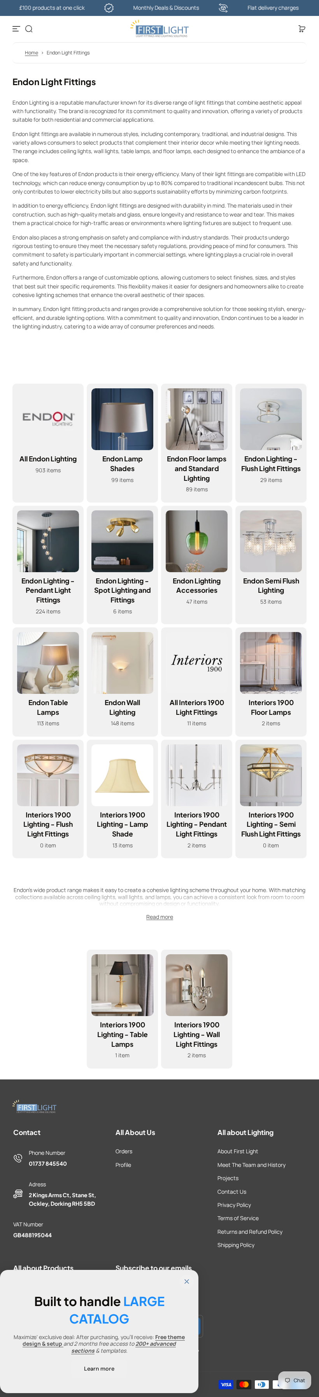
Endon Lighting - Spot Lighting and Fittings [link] (122, 590)
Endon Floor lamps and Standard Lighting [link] (196, 468)
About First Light (237, 1151)
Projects (227, 1178)
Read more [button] (159, 916)
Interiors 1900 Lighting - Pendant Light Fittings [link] (197, 824)
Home (31, 52)
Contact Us (231, 1191)
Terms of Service (238, 1218)
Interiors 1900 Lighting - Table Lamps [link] (122, 1034)
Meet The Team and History (251, 1164)
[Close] (187, 1282)
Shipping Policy (235, 1245)
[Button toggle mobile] (17, 28)
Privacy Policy (234, 1204)
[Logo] (159, 29)
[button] (28, 28)
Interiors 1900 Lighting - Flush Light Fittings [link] (48, 824)
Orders (124, 1151)
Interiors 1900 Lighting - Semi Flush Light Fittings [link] (271, 824)
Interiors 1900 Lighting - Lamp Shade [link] (122, 824)
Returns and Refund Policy (249, 1231)
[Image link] (48, 443)
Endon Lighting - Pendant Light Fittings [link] (48, 590)
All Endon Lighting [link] (48, 458)
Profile (123, 1164)
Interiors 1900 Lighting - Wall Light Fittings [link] (197, 1034)
